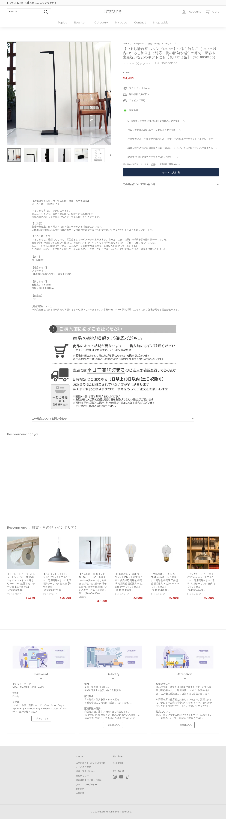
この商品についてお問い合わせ (49, 418)
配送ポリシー (82, 775)
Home (126, 43)
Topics (62, 22)
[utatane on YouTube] (121, 777)
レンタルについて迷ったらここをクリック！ (32, 2)
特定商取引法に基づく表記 (89, 780)
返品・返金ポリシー (85, 771)
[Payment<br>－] (41, 657)
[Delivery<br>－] (113, 657)
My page (121, 22)
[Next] (109, 155)
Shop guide (160, 22)
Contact (140, 22)
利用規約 (80, 788)
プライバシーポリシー (86, 784)
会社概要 (80, 793)
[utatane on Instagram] (115, 777)
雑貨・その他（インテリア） (161, 43)
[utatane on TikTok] (127, 777)
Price (126, 72)
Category (101, 22)
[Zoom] (59, 93)
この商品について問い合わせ (139, 184)
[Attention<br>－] (184, 657)
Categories (139, 43)
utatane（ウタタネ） (137, 63)
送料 (153, 164)
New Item (80, 22)
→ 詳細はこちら (41, 718)
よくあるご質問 (83, 767)
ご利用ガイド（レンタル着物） (91, 762)
